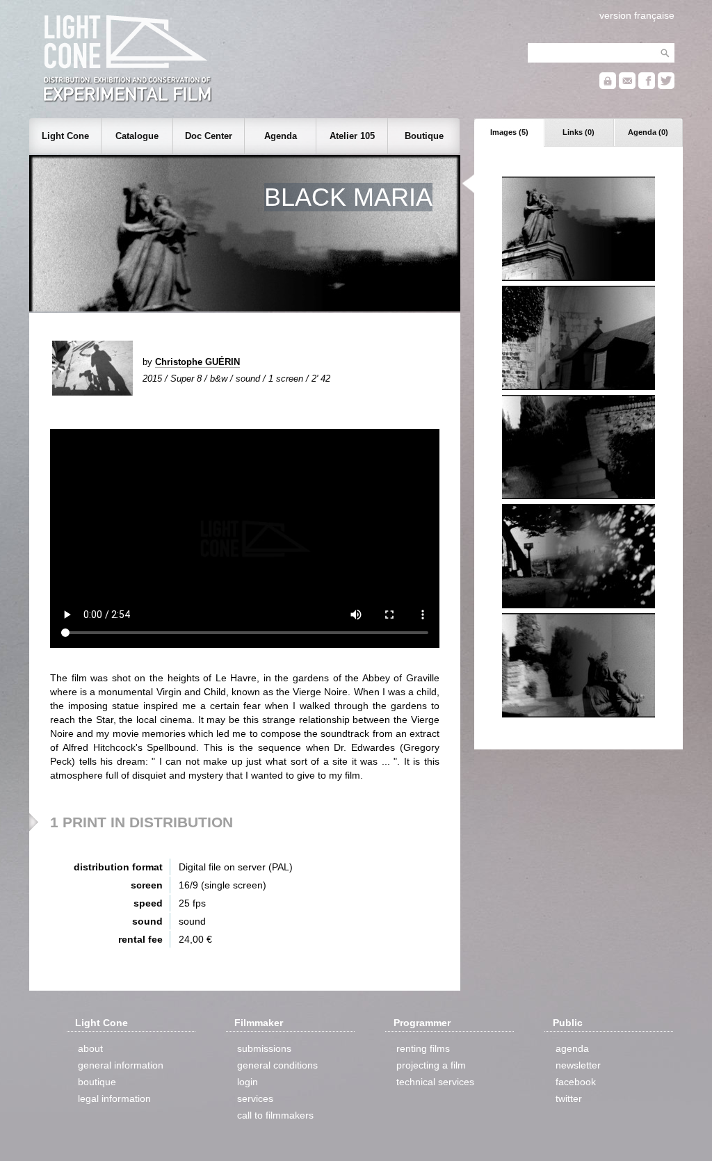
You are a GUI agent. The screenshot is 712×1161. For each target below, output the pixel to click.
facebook (576, 1081)
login (247, 1081)
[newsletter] (627, 86)
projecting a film (431, 1065)
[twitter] (666, 86)
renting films (423, 1048)
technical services (435, 1081)
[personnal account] (607, 86)
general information (120, 1065)
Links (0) (578, 132)
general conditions (277, 1065)
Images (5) (509, 132)
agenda (572, 1048)
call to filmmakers (275, 1115)
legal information (114, 1098)
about (90, 1048)
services (255, 1098)
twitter (569, 1098)
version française (636, 15)
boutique (97, 1081)
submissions (264, 1048)
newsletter (578, 1065)
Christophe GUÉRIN (197, 362)
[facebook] (646, 86)
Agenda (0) (648, 132)
